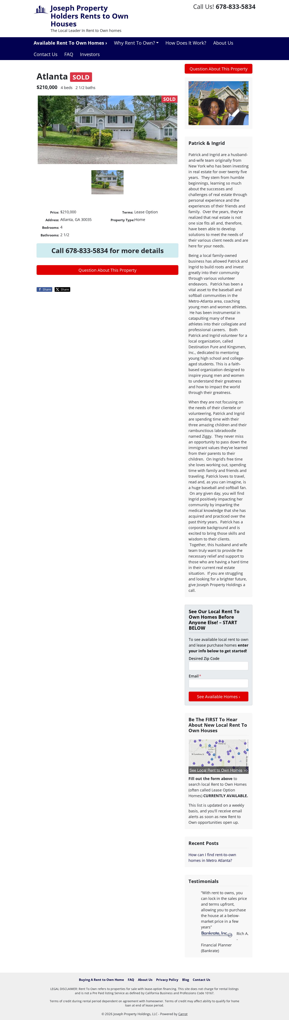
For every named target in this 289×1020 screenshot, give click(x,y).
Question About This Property (107, 270)
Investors (90, 54)
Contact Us (45, 54)
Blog (185, 980)
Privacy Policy (167, 980)
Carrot (182, 1014)
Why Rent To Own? (134, 43)
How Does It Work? (185, 43)
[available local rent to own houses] (219, 756)
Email (195, 676)
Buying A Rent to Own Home (101, 980)
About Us (223, 43)
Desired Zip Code (204, 658)
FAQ (68, 54)
